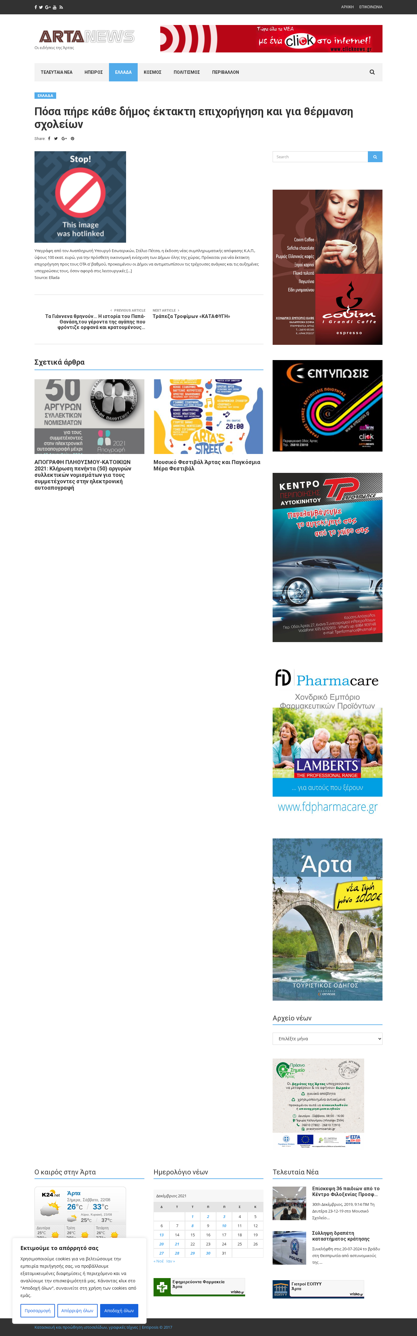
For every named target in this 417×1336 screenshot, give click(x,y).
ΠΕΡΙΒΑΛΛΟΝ (225, 72)
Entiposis (150, 1327)
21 (177, 1244)
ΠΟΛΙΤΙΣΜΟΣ (187, 72)
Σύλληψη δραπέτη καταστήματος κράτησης (341, 1236)
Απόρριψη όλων (77, 1310)
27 (161, 1253)
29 (192, 1253)
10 (224, 1225)
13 (161, 1235)
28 (177, 1253)
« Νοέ (159, 1261)
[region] (79, 1281)
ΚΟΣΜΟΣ (152, 72)
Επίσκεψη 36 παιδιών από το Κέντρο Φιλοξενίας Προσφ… (346, 1191)
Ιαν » (170, 1261)
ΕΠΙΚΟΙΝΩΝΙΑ (371, 6)
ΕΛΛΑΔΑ (123, 72)
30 (208, 1253)
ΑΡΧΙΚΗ (347, 6)
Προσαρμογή (38, 1310)
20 (161, 1244)
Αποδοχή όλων (119, 1310)
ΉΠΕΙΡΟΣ (94, 72)
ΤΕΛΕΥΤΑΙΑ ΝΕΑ (56, 72)
